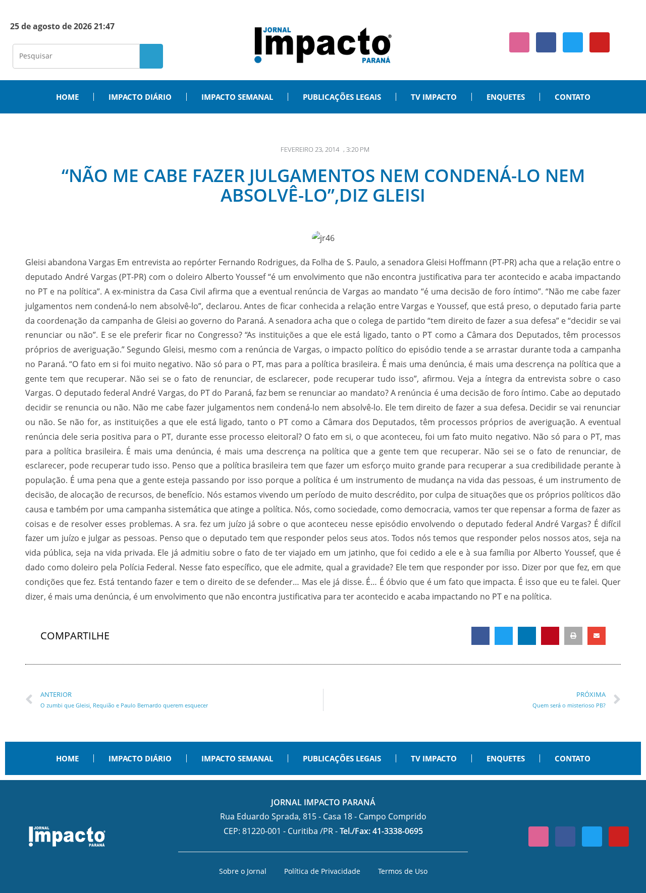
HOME (67, 97)
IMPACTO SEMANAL (237, 97)
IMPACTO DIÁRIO (140, 97)
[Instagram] (519, 42)
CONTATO (572, 97)
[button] (480, 636)
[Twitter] (573, 42)
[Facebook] (546, 42)
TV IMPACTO (434, 97)
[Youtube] (599, 42)
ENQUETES (506, 97)
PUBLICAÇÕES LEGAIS (342, 97)
